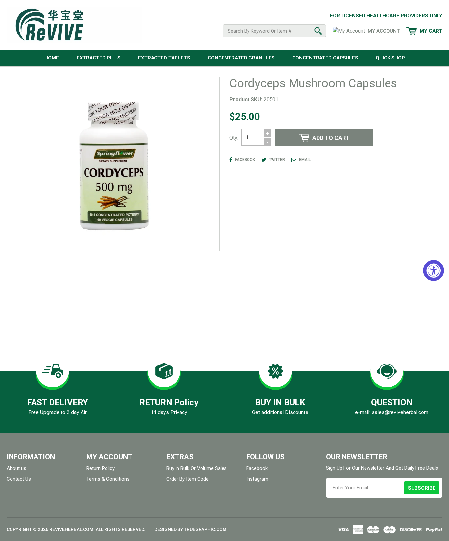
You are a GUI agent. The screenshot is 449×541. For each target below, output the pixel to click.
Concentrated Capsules (325, 58)
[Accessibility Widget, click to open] (433, 270)
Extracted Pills (98, 58)
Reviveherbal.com (71, 529)
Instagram (257, 479)
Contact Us (19, 479)
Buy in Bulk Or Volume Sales (196, 468)
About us (16, 468)
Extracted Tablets (164, 58)
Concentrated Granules (241, 58)
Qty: (233, 138)
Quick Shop (390, 58)
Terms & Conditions (108, 479)
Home (51, 58)
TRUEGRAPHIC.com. (206, 529)
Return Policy (100, 468)
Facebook (257, 468)
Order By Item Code (187, 479)
